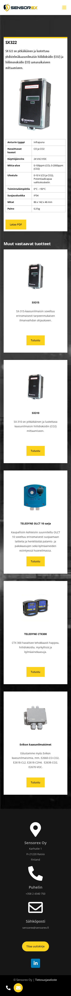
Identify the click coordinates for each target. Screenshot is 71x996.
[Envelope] (18, 987)
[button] (64, 7)
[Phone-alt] (8, 987)
